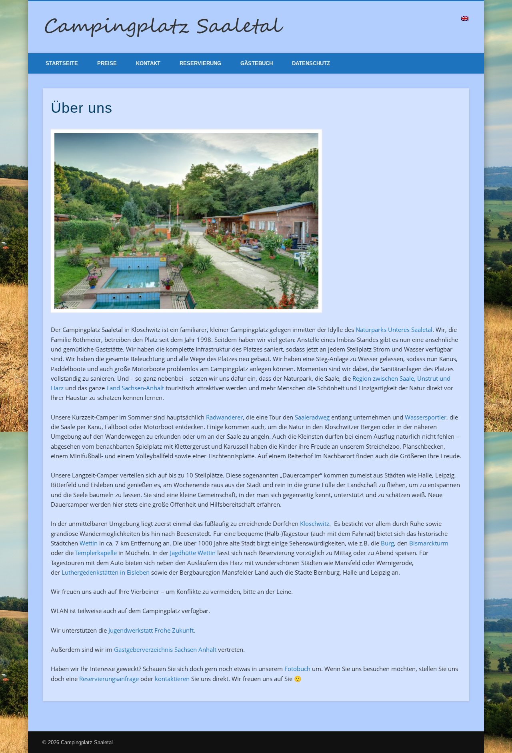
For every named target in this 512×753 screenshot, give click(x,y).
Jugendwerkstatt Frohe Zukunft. (151, 630)
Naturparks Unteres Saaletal (394, 330)
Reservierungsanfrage (109, 679)
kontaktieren (172, 679)
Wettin (89, 543)
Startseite (62, 63)
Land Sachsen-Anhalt (135, 388)
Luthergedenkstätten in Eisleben (106, 572)
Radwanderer (224, 417)
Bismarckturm (428, 543)
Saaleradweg (313, 417)
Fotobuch (297, 669)
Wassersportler (425, 417)
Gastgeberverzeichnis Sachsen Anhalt (165, 649)
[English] (464, 18)
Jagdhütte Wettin (193, 553)
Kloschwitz (314, 523)
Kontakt (148, 63)
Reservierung (200, 63)
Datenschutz (311, 63)
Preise (107, 63)
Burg (387, 543)
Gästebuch (256, 63)
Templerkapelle (96, 553)
